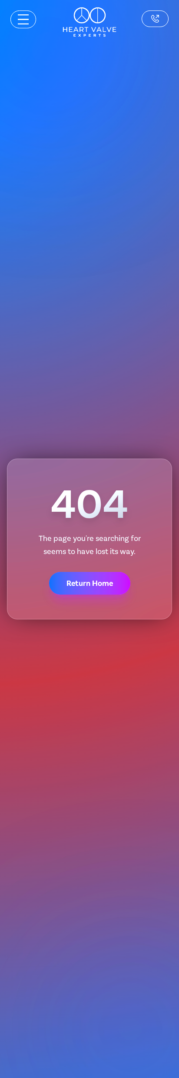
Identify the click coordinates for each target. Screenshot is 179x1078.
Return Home (89, 583)
